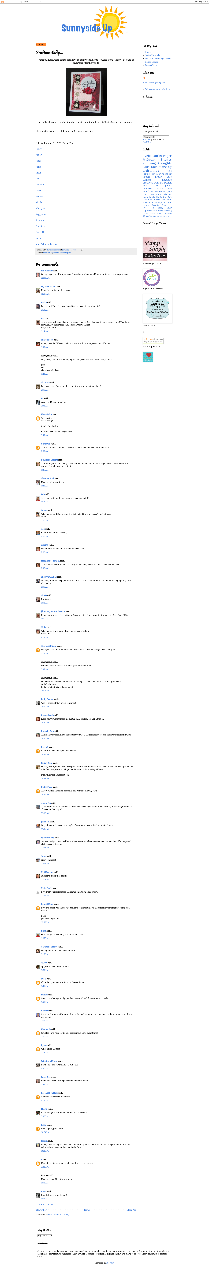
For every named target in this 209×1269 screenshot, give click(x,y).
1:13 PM (44, 954)
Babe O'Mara (47, 904)
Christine (45, 382)
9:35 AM (45, 669)
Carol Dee (45, 1077)
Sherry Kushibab (49, 577)
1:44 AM (45, 374)
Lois (43, 494)
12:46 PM (45, 895)
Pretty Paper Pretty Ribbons (157, 213)
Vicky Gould (46, 888)
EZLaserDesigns (149, 216)
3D (156, 191)
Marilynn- (41, 208)
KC (42, 398)
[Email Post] (82, 250)
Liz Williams (47, 271)
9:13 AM (45, 637)
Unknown (45, 444)
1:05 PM (44, 938)
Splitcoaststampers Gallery (157, 89)
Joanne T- (41, 196)
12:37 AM (45, 294)
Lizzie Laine (46, 414)
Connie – (40, 226)
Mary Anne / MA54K (50, 561)
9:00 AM (45, 587)
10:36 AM (45, 754)
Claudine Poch (47, 478)
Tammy (44, 545)
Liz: (37, 178)
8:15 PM (44, 1100)
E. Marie (45, 1010)
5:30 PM (44, 1068)
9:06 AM (45, 619)
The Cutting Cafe (164, 197)
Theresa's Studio (48, 646)
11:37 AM (45, 829)
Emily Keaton (47, 699)
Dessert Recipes (152, 65)
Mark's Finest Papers (62, 253)
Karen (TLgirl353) (49, 1093)
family (152, 197)
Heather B (46, 1029)
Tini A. (44, 627)
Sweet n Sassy (153, 208)
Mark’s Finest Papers (46, 244)
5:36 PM (44, 1084)
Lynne (44, 1045)
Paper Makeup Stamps (157, 157)
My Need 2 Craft (48, 286)
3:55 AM (45, 435)
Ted (43, 529)
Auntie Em (46, 803)
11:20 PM (45, 1167)
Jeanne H (45, 822)
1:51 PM (44, 1020)
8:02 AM (45, 536)
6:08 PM (44, 1199)
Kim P (44, 1191)
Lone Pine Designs (49, 460)
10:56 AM (45, 794)
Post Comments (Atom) (58, 1215)
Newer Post (41, 1210)
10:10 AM (45, 706)
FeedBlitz (147, 142)
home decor (155, 194)
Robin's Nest (151, 185)
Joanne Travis (47, 715)
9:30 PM (44, 1116)
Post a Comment (46, 1204)
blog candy (47, 253)
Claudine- (41, 184)
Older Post (131, 1210)
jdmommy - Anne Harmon (53, 611)
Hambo (162, 192)
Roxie (43, 1125)
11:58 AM (45, 864)
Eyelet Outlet (152, 156)
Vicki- (39, 173)
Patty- (39, 161)
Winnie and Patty (49, 1061)
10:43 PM (45, 1151)
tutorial (156, 200)
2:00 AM (45, 390)
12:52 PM (45, 922)
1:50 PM (44, 1002)
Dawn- (39, 190)
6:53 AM (45, 502)
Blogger (110, 1263)
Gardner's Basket (49, 947)
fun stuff (167, 200)
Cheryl (44, 963)
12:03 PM (45, 879)
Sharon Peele (47, 340)
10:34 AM (45, 722)
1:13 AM (45, 310)
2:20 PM (44, 1036)
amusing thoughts (157, 163)
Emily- (39, 149)
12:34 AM (45, 278)
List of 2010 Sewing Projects (158, 58)
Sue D (43, 979)
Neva (38, 238)
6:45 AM (45, 470)
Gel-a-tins (147, 200)
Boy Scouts (161, 216)
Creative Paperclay (162, 205)
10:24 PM (45, 1132)
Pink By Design (163, 182)
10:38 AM (45, 778)
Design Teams (151, 62)
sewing (168, 211)
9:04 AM (45, 603)
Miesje (44, 1109)
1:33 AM (45, 347)
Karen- (39, 155)
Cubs (167, 216)
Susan (44, 856)
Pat (42, 318)
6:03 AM (45, 451)
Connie (44, 510)
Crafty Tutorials (152, 55)
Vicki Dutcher (47, 872)
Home (87, 1210)
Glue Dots (150, 167)
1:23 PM (44, 970)
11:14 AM (45, 813)
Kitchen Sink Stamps (152, 202)
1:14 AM (45, 331)
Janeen (44, 1141)
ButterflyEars (47, 731)
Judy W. (44, 747)
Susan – (40, 220)
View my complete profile (155, 82)
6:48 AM (45, 486)
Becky (44, 302)
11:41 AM (45, 847)
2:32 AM (45, 406)
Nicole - (40, 202)
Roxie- (39, 167)
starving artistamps (157, 168)
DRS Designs (159, 211)
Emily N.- (40, 232)
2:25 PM (44, 1052)
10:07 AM (45, 691)
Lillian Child (46, 763)
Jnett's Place (46, 787)
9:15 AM (45, 653)
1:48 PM (44, 986)
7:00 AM (45, 520)
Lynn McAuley (47, 837)
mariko (44, 995)
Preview (146, 139)
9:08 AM (45, 1183)
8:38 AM (45, 568)
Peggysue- (41, 214)
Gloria (44, 595)
